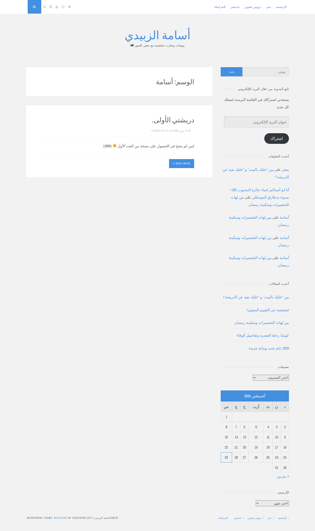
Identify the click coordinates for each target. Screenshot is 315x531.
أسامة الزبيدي (157, 34)
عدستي (235, 7)
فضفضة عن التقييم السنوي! (268, 309)
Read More (183, 163)
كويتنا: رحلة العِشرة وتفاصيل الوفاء (262, 335)
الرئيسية (281, 7)
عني (268, 7)
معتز (285, 169)
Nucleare (60, 517)
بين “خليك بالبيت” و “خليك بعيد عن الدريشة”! (256, 296)
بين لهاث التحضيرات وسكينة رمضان (261, 322)
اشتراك (276, 138)
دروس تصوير (253, 7)
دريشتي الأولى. (173, 119)
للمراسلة (220, 7)
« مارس (283, 476)
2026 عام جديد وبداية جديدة (269, 348)
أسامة (284, 217)
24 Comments (160, 130)
